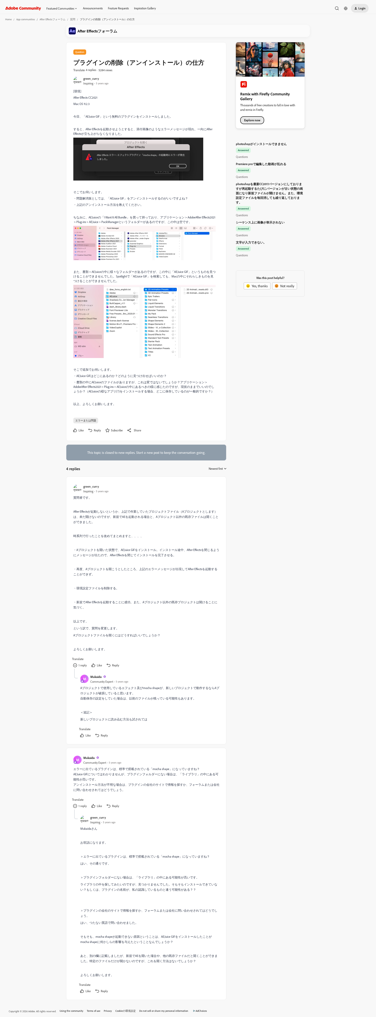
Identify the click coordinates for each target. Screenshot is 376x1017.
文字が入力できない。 (251, 242)
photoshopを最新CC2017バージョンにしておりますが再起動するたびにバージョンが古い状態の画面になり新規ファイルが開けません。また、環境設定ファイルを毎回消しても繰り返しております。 (269, 193)
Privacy (108, 1010)
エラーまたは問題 (85, 420)
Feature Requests (118, 8)
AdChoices (201, 1010)
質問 (72, 19)
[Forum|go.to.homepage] (23, 8)
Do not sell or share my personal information (163, 1010)
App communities (25, 19)
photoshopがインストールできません (261, 144)
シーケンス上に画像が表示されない (260, 222)
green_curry (91, 78)
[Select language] (345, 8)
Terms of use (93, 1010)
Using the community (71, 1010)
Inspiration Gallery (145, 8)
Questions (242, 157)
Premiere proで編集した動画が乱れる (261, 164)
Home (8, 19)
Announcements (93, 8)
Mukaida (96, 677)
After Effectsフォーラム (52, 19)
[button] (360, 8)
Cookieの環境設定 (125, 1010)
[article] (146, 576)
